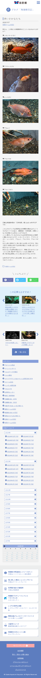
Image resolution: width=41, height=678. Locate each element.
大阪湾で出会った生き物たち (14, 406)
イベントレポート (10, 368)
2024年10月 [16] (12, 440)
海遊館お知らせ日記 (11, 412)
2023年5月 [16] (28, 477)
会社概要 (20, 651)
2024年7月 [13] (28, 444)
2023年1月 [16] (28, 484)
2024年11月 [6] (28, 436)
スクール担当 (9, 382)
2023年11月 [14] (28, 465)
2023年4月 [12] (12, 480)
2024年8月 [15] (12, 444)
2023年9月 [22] (28, 469)
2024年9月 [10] (28, 440)
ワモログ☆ (8, 389)
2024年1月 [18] (28, 455)
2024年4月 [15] (12, 452)
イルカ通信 (8, 375)
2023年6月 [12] (12, 477)
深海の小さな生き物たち (12, 416)
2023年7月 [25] (28, 473)
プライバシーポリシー (20, 662)
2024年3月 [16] (28, 452)
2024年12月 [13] (12, 436)
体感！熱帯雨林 (10, 396)
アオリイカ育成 (10, 365)
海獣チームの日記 (10, 409)
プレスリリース (20, 670)
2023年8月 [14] (12, 473)
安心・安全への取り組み (20, 654)
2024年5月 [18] (28, 448)
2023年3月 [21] (28, 480)
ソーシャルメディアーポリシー (20, 666)
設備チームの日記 (10, 419)
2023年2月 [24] (12, 484)
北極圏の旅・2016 (11, 399)
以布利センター (10, 392)
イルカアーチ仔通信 (11, 372)
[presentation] (3, 300)
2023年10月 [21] (12, 469)
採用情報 (20, 658)
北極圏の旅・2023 (11, 402)
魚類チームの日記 (8, 25)
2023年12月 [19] (12, 465)
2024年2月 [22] (12, 455)
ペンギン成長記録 (10, 385)
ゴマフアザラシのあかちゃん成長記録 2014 (19, 379)
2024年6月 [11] (12, 448)
